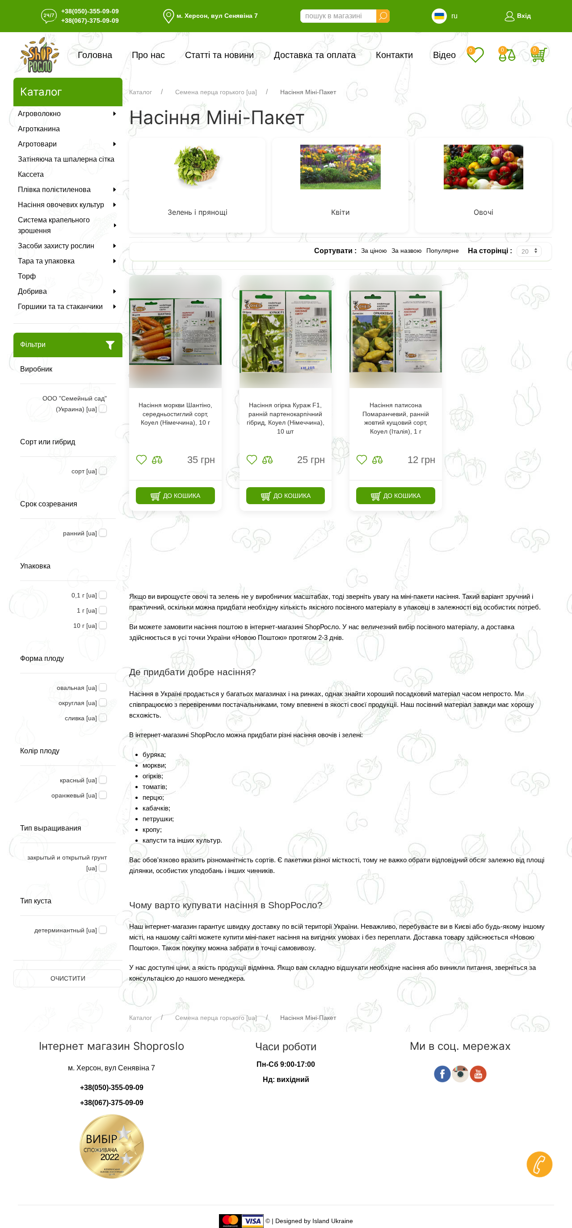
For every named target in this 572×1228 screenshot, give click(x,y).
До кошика (180, 495)
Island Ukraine (332, 1220)
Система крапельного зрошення (54, 225)
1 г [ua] (87, 610)
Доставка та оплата (315, 55)
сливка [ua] (81, 718)
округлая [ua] (78, 702)
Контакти (394, 55)
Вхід (523, 15)
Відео (444, 55)
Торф (27, 276)
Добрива (32, 291)
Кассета (31, 174)
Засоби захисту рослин (56, 246)
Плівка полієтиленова (54, 189)
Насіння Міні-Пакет (308, 92)
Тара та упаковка (46, 261)
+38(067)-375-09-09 (90, 20)
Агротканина (39, 129)
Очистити (67, 978)
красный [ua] (78, 780)
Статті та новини (219, 55)
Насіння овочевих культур (61, 205)
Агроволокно (39, 113)
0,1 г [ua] (84, 595)
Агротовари (37, 144)
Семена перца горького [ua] (216, 92)
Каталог (140, 92)
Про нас (148, 55)
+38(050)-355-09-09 (90, 11)
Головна (95, 55)
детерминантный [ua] (65, 930)
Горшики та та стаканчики (60, 306)
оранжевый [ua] (74, 795)
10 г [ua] (85, 625)
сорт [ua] (84, 471)
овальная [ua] (77, 687)
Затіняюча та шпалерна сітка (66, 159)
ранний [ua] (80, 533)
